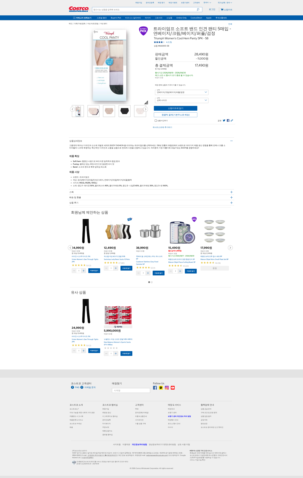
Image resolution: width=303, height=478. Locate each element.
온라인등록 (106, 420)
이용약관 (126, 444)
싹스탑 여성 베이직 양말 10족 (114, 256)
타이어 (148, 18)
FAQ (136, 409)
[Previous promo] (72, 109)
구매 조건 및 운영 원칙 (209, 412)
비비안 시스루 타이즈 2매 (81, 256)
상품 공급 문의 (206, 409)
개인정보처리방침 (139, 444)
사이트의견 (139, 420)
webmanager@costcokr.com (156, 455)
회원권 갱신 (106, 412)
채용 (71, 427)
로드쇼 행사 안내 (174, 423)
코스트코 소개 (76, 404)
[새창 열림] (74, 463)
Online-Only (181, 18)
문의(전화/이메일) (142, 412)
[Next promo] (145, 109)
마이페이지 (106, 423)
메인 (70, 23)
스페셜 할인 (102, 18)
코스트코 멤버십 (110, 404)
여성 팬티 (103, 23)
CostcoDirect (196, 18)
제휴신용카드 (107, 431)
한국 (228, 3)
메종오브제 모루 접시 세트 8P (211, 256)
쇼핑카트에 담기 (175, 108)
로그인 (212, 9)
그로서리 (158, 18)
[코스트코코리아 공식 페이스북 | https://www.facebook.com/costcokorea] (155, 388)
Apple (208, 18)
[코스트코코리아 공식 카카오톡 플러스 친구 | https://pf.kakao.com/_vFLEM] (161, 388)
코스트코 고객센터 (81, 383)
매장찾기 (117, 383)
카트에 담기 (94, 271)
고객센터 (139, 404)
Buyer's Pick (116, 18)
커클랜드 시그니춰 (76, 416)
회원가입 (105, 409)
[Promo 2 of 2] (152, 282)
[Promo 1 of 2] (149, 282)
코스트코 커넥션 (76, 423)
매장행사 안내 (173, 420)
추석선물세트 (221, 18)
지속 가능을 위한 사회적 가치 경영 (82, 412)
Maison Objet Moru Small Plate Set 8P (214, 259)
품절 (215, 268)
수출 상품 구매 (140, 423)
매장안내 (171, 409)
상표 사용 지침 (184, 444)
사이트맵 (117, 444)
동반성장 (204, 423)
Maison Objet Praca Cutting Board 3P (181, 262)
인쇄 (230, 24)
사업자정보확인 (88, 457)
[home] (79, 9)
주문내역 (105, 427)
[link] (224, 120)
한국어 (206, 2)
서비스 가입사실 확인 (197, 460)
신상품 (169, 18)
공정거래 (204, 420)
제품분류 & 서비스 (76, 420)
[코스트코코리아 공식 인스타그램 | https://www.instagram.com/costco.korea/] (167, 388)
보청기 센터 (172, 412)
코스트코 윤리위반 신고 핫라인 (212, 427)
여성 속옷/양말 (92, 23)
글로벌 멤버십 (107, 435)
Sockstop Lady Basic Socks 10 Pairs (117, 259)
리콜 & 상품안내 (141, 416)
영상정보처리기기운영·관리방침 (162, 444)
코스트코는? (74, 409)
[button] (199, 9)
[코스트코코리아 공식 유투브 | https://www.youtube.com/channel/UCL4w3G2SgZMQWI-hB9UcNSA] (173, 388)
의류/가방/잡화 (79, 23)
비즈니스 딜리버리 (133, 18)
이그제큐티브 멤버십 (110, 416)
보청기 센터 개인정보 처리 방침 (179, 416)
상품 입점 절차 (206, 416)
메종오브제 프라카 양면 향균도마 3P (181, 259)
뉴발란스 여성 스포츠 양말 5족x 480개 (118, 339)
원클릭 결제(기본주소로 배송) (176, 114)
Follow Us (158, 383)
